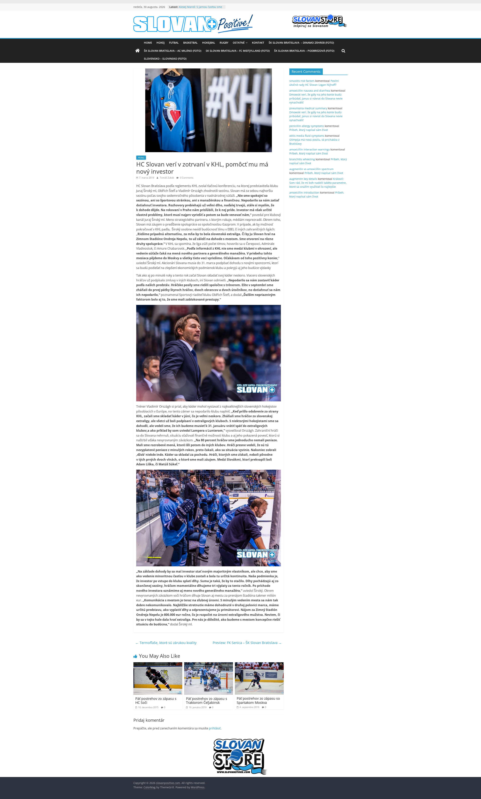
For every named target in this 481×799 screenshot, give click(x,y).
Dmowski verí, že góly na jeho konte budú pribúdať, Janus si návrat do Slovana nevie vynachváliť (316, 98)
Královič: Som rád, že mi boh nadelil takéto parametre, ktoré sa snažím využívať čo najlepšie (317, 182)
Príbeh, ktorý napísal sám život (308, 130)
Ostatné (239, 42)
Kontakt (258, 42)
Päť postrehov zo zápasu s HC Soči (155, 700)
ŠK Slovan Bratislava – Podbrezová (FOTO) (304, 50)
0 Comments (186, 177)
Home (148, 42)
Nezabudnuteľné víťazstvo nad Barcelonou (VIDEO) (198, 8)
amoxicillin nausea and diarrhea (309, 90)
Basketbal (190, 42)
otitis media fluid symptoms (306, 135)
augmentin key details (303, 179)
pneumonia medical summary (308, 108)
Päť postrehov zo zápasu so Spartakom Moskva (258, 700)
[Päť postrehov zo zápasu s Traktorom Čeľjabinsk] (208, 664)
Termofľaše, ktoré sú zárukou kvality (166, 642)
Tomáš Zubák (167, 177)
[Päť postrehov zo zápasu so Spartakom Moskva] (259, 664)
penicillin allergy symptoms (306, 126)
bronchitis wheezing (302, 159)
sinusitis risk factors (302, 81)
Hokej (161, 42)
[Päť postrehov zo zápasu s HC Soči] (157, 664)
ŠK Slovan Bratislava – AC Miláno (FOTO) (172, 50)
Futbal (174, 42)
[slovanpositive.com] (137, 51)
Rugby (224, 42)
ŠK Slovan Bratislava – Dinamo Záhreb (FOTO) (301, 42)
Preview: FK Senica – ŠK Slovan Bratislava (247, 642)
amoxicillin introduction (304, 192)
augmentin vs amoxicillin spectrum (311, 169)
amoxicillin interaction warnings (309, 149)
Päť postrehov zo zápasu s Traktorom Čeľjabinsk (206, 700)
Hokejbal (208, 42)
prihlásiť (215, 728)
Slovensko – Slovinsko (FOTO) (165, 58)
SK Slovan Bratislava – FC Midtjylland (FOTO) (238, 50)
